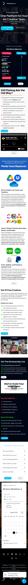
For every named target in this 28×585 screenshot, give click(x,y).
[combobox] (14, 543)
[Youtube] (16, 554)
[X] (24, 554)
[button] (26, 3)
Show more (9, 507)
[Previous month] (5, 512)
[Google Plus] (12, 558)
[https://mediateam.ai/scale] (3, 3)
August (12, 512)
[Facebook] (4, 554)
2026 (16, 512)
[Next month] (22, 512)
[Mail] (16, 558)
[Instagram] (8, 554)
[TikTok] (20, 554)
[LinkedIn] (12, 554)
